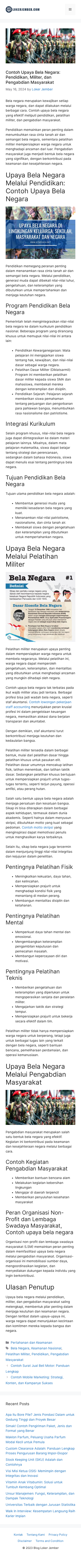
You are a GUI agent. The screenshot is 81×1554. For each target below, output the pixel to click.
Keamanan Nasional (46, 1348)
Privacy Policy (58, 1534)
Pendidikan (40, 1354)
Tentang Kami (36, 1534)
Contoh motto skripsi (38, 827)
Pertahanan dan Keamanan (31, 1342)
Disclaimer (25, 1541)
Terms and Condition (49, 1541)
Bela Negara (20, 1348)
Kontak (18, 1534)
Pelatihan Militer (18, 1354)
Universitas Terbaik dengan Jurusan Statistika (40, 1505)
